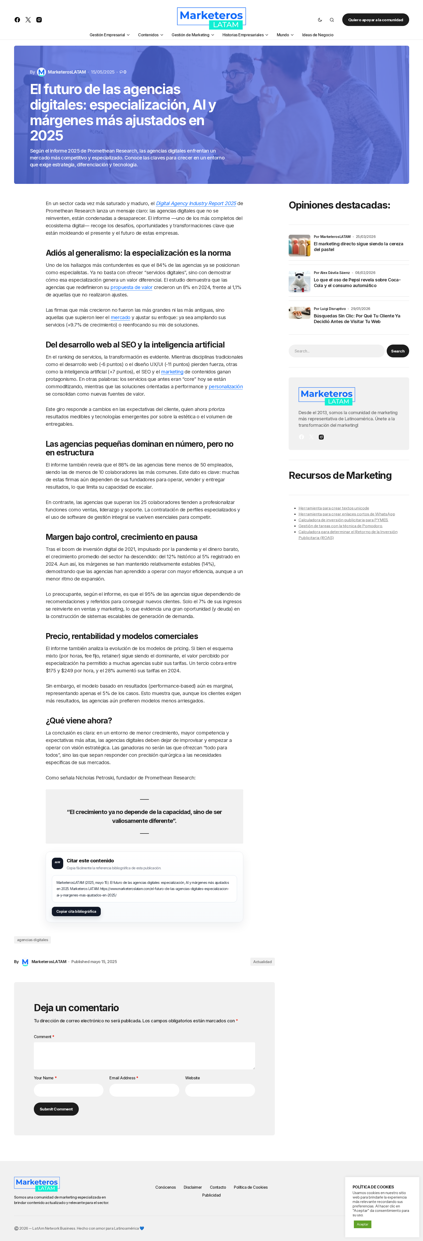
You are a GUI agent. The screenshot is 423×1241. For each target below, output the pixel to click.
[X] (311, 437)
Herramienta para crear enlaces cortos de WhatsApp (347, 513)
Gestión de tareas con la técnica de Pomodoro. (341, 525)
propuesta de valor (131, 287)
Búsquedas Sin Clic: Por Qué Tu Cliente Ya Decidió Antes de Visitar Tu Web (357, 318)
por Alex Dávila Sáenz (332, 273)
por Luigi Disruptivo (330, 309)
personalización (226, 386)
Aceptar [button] (362, 1224)
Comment (44, 1036)
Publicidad (211, 1195)
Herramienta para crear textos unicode (334, 507)
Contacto (218, 1187)
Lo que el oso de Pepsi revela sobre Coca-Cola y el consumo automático (357, 282)
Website (192, 1077)
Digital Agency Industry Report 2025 (196, 203)
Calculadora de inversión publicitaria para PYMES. (343, 519)
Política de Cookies (251, 1187)
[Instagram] (321, 437)
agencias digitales (32, 939)
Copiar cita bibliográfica (76, 911)
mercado (120, 317)
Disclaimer (193, 1187)
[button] (320, 20)
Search (397, 350)
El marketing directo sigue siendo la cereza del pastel (358, 246)
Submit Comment (56, 1108)
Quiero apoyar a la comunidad (375, 19)
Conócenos (165, 1187)
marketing (172, 372)
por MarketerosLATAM (332, 236)
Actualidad (262, 961)
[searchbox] (337, 350)
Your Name (45, 1077)
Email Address (123, 1077)
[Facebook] (301, 437)
